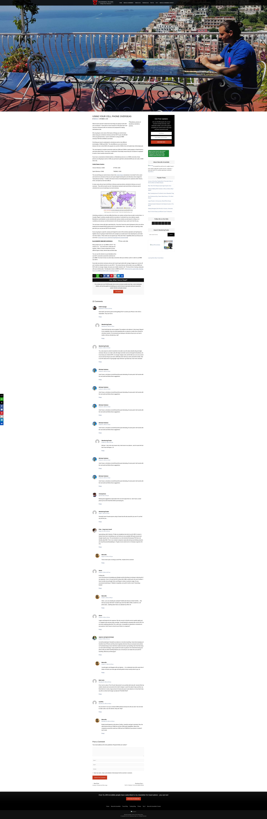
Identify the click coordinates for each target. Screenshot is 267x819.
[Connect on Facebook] (159, 223)
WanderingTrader (107, 324)
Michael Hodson (103, 369)
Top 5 (157, 2)
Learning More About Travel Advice (155, 257)
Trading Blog (145, 2)
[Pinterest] (111, 276)
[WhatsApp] (97, 276)
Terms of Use (134, 814)
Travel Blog (138, 2)
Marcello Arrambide (128, 2)
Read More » (151, 171)
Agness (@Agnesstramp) (106, 637)
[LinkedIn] (118, 276)
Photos (152, 2)
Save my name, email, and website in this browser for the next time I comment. (113, 773)
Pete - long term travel (105, 529)
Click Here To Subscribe (133, 798)
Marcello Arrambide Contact (167, 2)
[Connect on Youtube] (162, 223)
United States (119, 175)
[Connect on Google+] (166, 223)
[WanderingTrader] (103, 3)
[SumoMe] (122, 276)
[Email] (115, 276)
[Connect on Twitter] (156, 223)
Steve (100, 570)
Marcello (96, 118)
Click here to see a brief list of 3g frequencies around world (113, 237)
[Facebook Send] (108, 276)
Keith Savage (103, 306)
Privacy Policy (140, 814)
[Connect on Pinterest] (169, 223)
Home (120, 2)
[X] (101, 276)
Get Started (118, 291)
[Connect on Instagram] (153, 223)
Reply (100, 316)
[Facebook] (104, 276)
